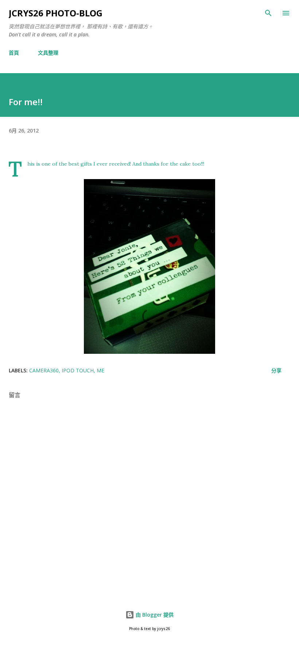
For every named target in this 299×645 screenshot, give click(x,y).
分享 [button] (276, 370)
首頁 (14, 52)
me (100, 370)
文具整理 (48, 52)
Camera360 (44, 370)
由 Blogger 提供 (154, 614)
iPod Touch (78, 370)
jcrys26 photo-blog (55, 13)
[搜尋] (268, 13)
